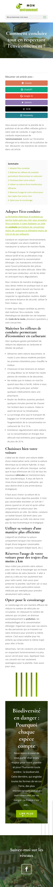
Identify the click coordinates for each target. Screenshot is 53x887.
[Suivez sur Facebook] (26, 869)
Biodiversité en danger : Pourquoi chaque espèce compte (26, 728)
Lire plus (26, 813)
